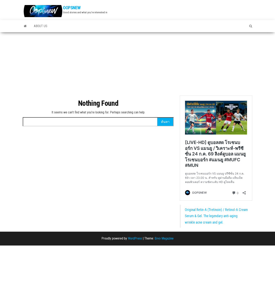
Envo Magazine (164, 238)
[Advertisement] (137, 62)
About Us (40, 26)
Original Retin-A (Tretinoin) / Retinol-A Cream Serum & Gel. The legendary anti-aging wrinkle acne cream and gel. (216, 216)
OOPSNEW (72, 7)
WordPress (135, 238)
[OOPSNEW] (25, 26)
